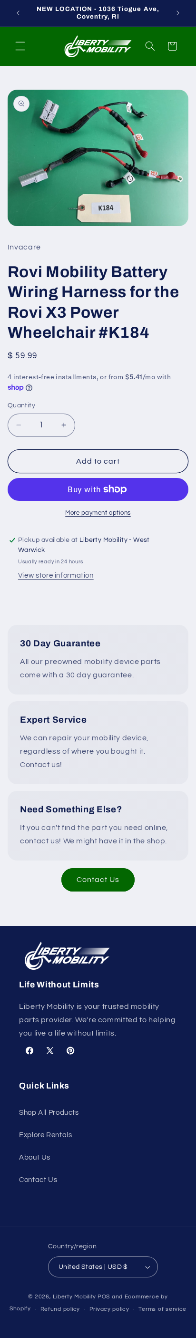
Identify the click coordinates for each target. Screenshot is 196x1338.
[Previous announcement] (18, 12)
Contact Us (98, 879)
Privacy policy (109, 1309)
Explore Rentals (45, 1135)
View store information (56, 575)
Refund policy (60, 1309)
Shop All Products (49, 1112)
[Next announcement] (177, 12)
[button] (20, 46)
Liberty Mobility (74, 1296)
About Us (34, 1157)
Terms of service (162, 1309)
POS (104, 1296)
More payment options (98, 513)
